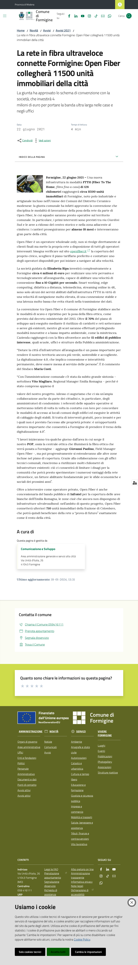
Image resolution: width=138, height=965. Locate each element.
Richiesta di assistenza (50, 892)
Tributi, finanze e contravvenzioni (80, 836)
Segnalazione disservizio (51, 884)
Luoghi (101, 746)
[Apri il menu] (5, 16)
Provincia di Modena (24, 4)
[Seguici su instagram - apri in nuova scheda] (88, 16)
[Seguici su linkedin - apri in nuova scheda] (74, 16)
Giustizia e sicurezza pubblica (82, 798)
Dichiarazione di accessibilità (79, 892)
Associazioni (104, 767)
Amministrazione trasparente (80, 875)
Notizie (48, 742)
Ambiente (76, 742)
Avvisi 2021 (63, 30)
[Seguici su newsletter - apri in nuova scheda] (101, 16)
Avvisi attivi (24, 790)
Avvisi (47, 30)
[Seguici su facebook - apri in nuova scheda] (67, 16)
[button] (129, 16)
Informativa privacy (82, 882)
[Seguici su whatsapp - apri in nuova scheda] (108, 16)
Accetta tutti (58, 952)
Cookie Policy (82, 939)
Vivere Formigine (105, 733)
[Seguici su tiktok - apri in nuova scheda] (94, 16)
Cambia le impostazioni (88, 952)
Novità (34, 30)
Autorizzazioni (79, 758)
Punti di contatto (27, 785)
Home (21, 30)
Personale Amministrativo (26, 771)
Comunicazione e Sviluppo (38, 549)
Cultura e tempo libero (80, 776)
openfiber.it (78, 251)
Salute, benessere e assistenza (82, 825)
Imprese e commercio (77, 809)
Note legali (77, 886)
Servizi (81, 731)
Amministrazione (30, 731)
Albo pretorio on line (82, 869)
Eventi (101, 751)
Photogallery (105, 762)
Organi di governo (27, 742)
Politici (21, 763)
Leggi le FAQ (51, 869)
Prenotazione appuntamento (52, 875)
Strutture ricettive (108, 772)
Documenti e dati (27, 779)
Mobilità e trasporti (81, 817)
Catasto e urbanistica (77, 766)
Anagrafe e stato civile (80, 749)
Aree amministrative (29, 747)
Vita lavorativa (79, 844)
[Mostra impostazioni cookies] (134, 483)
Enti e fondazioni (27, 758)
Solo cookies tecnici (30, 952)
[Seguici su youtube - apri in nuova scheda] (81, 16)
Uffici (20, 752)
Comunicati (50, 747)
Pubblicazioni (105, 756)
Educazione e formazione (78, 787)
